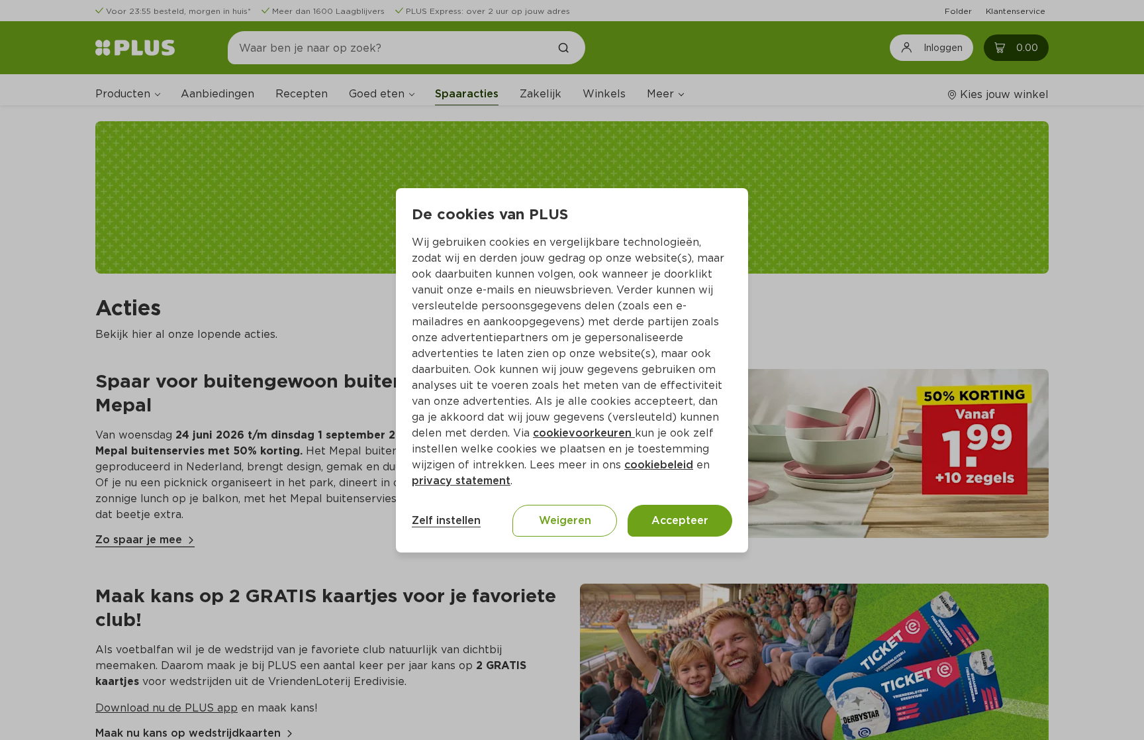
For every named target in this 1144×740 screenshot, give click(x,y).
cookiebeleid (658, 464)
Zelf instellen (446, 520)
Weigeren (565, 520)
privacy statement (461, 480)
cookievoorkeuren (584, 433)
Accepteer (679, 520)
